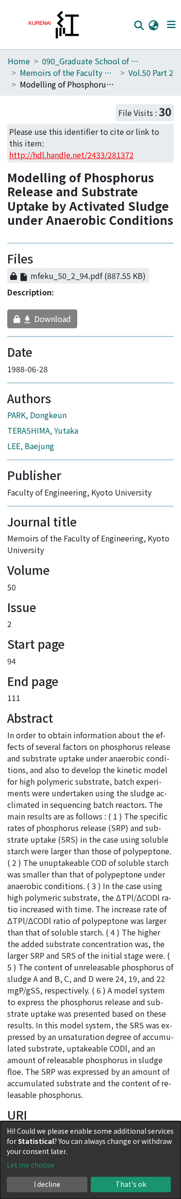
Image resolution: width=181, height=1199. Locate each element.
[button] (153, 24)
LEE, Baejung (30, 450)
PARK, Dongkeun (37, 419)
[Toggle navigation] (171, 24)
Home (19, 61)
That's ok (130, 1184)
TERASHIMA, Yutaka (42, 435)
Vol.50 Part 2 (150, 72)
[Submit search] (138, 25)
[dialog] (90, 1160)
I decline (47, 1184)
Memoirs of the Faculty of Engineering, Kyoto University (68, 72)
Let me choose (31, 1165)
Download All (78, 260)
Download (43, 323)
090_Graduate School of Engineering (90, 61)
